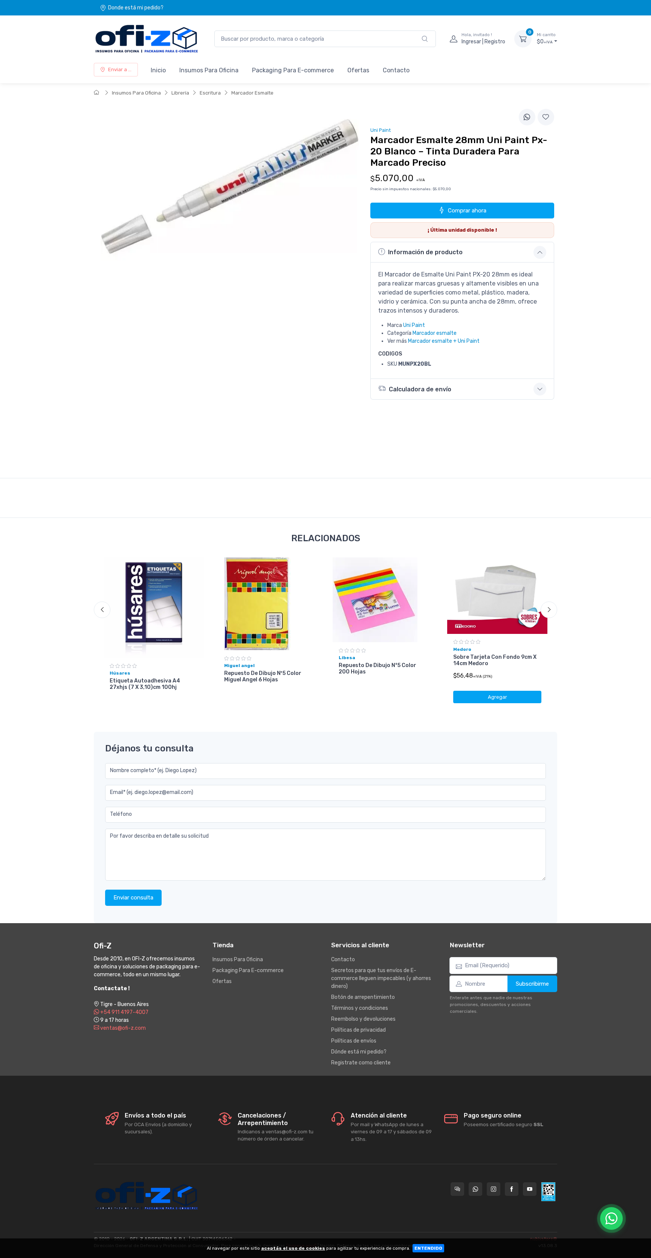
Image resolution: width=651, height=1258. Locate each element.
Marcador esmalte (435, 333)
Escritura (210, 93)
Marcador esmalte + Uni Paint (444, 341)
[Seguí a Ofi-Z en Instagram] (493, 1189)
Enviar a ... (119, 69)
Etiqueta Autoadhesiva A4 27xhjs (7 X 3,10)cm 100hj (145, 684)
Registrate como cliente (361, 1063)
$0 (546, 38)
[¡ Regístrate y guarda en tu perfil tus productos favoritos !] (546, 117)
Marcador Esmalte (252, 93)
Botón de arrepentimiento (363, 997)
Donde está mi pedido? (136, 8)
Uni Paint (414, 325)
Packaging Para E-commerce (293, 70)
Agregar (497, 697)
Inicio (158, 70)
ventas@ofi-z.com (122, 1028)
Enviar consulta (133, 897)
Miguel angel (239, 665)
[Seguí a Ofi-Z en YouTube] (529, 1189)
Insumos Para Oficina (208, 70)
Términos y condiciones (359, 1008)
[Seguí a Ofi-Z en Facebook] (511, 1189)
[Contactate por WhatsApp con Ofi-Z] (475, 1189)
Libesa (347, 657)
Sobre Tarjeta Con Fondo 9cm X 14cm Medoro (494, 660)
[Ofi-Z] (146, 39)
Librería (180, 93)
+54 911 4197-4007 (123, 1012)
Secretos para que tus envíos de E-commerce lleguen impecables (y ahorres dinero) (381, 978)
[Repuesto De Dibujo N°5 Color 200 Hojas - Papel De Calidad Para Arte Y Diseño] (382, 599)
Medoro (462, 649)
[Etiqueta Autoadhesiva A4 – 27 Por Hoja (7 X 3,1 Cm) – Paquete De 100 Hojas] (153, 607)
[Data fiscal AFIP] (548, 1191)
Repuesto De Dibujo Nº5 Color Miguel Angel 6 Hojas (262, 676)
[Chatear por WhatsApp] (611, 1218)
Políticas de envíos (353, 1041)
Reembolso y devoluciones (363, 1019)
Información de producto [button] (425, 252)
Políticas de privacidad (358, 1030)
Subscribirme (532, 983)
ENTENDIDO (428, 1248)
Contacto (396, 70)
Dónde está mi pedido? (359, 1052)
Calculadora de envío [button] (420, 389)
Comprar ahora (467, 210)
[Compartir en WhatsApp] (527, 117)
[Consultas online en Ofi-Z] (457, 1189)
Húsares (120, 673)
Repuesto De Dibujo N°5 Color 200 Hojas (377, 668)
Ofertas (358, 70)
